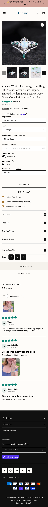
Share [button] (4, 257)
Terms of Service (35, 497)
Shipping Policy (16, 500)
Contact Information (30, 500)
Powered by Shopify (24, 503)
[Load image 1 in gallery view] (12, 72)
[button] (4, 12)
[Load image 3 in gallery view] (35, 72)
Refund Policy (11, 497)
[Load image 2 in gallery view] (24, 72)
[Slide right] (44, 73)
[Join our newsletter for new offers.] (42, 450)
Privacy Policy (22, 497)
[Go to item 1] (8, 306)
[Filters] (4, 296)
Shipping (5, 108)
